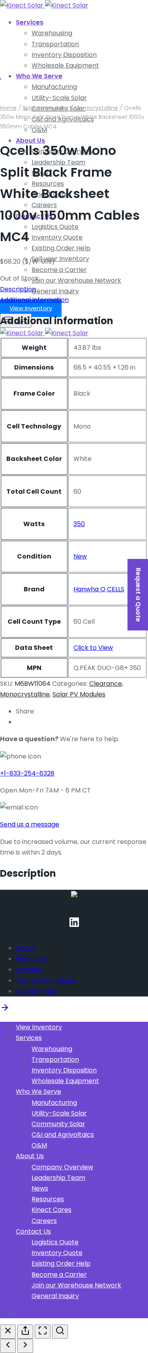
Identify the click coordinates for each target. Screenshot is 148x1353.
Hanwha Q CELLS (98, 589)
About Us (30, 1156)
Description (18, 289)
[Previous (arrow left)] (8, 1346)
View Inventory (30, 308)
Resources (32, 958)
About (25, 948)
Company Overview (62, 1167)
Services (29, 22)
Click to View (93, 647)
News (40, 1188)
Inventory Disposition (64, 54)
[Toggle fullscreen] (43, 1332)
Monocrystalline (96, 108)
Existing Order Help (61, 248)
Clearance (105, 683)
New (80, 556)
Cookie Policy (36, 991)
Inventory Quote (57, 237)
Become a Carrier (59, 269)
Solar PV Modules (45, 108)
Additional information (34, 299)
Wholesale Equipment (65, 65)
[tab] (74, 299)
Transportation (55, 44)
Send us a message (29, 824)
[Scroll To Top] (4, 1010)
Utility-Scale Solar (59, 1113)
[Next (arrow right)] (25, 1346)
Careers (28, 969)
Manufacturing (54, 1102)
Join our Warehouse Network (76, 280)
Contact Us (33, 1231)
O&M (39, 1145)
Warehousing (52, 33)
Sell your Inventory (60, 258)
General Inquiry (55, 291)
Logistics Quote (55, 226)
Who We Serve (39, 76)
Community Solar (58, 1123)
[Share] (25, 1332)
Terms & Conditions (46, 980)
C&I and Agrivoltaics (63, 1134)
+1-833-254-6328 (27, 773)
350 (79, 523)
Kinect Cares (51, 1209)
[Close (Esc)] (8, 1332)
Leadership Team (58, 1177)
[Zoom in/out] (60, 1332)
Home (8, 108)
